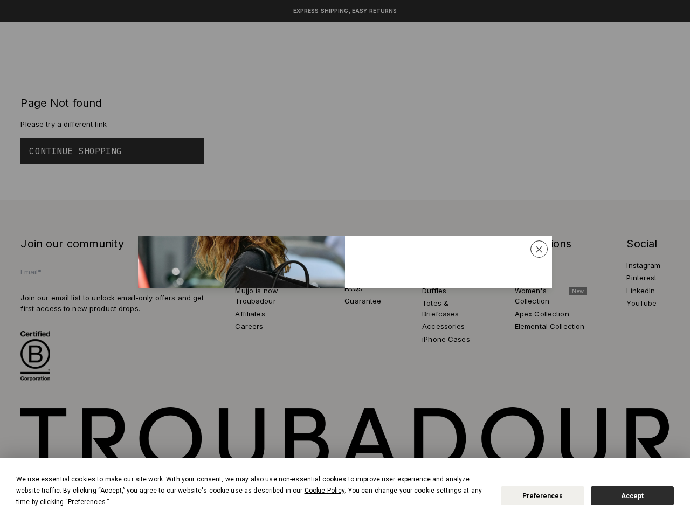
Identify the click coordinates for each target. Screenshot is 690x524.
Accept (632, 496)
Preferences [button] (86, 502)
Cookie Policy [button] (325, 490)
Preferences (542, 496)
